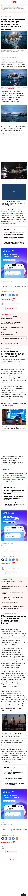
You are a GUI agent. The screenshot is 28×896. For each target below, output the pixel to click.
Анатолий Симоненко (7, 281)
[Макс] (6, 295)
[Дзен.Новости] (2, 295)
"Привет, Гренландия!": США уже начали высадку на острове (12, 317)
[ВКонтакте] (13, 295)
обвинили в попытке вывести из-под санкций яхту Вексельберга (15, 477)
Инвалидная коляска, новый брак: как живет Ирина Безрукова (14, 587)
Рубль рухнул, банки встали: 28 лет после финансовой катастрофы (12, 323)
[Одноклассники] (16, 295)
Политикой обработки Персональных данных (11, 7)
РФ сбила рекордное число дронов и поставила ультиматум (11, 582)
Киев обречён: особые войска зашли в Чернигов (12, 328)
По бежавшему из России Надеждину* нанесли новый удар (12, 333)
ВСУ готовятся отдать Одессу (9, 343)
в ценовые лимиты (18, 751)
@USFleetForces (14, 51)
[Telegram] (9, 295)
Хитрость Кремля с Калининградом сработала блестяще (11, 882)
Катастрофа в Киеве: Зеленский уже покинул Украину (14, 339)
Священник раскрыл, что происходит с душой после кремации (12, 598)
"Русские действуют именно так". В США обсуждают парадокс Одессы (12, 607)
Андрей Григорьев (6, 545)
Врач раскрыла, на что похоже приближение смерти (14, 866)
